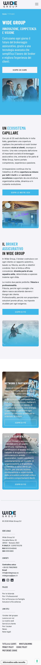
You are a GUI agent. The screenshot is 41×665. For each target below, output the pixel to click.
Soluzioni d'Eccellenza (11, 602)
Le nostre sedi (8, 621)
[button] (37, 4)
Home (4, 14)
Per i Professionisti (10, 596)
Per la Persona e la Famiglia (13, 599)
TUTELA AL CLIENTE (9, 644)
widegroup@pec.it (9, 576)
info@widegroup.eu (10, 573)
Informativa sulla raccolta (14, 662)
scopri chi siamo (20, 70)
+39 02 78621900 (9, 567)
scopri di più (20, 312)
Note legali (6, 632)
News (4, 629)
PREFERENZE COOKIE (9, 650)
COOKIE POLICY (21, 647)
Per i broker (7, 626)
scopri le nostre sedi (20, 192)
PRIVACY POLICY (8, 647)
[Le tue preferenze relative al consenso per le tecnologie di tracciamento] (37, 661)
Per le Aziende (8, 594)
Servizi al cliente (9, 624)
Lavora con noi (8, 618)
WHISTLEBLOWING (25, 644)
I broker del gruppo (10, 615)
